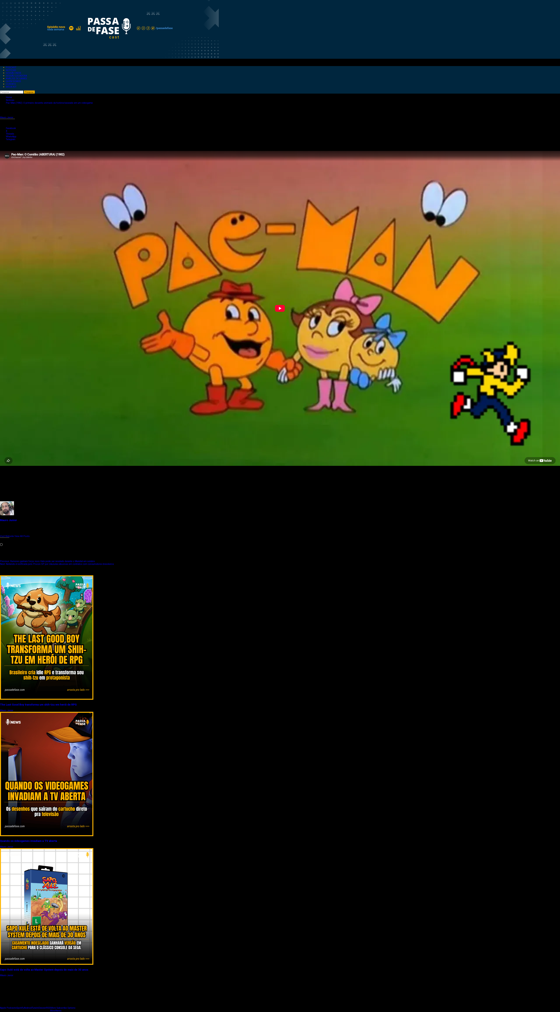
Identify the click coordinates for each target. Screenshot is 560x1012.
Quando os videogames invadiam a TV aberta (28, 841)
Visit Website (7, 536)
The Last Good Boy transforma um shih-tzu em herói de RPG (38, 704)
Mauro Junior (7, 117)
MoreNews (55, 1010)
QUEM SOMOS (13, 81)
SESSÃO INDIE (13, 73)
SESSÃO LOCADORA (16, 75)
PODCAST (11, 67)
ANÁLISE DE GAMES (16, 78)
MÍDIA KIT (11, 86)
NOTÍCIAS (11, 70)
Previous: (47, 561)
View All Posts (22, 536)
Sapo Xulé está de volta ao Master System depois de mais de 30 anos (44, 969)
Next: (57, 564)
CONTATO (11, 84)
